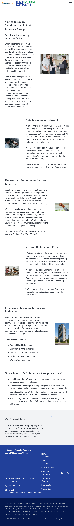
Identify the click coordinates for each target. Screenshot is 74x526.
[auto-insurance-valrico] (12, 143)
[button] (71, 3)
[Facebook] (62, 473)
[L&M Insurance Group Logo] (26, 3)
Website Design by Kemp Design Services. (53, 519)
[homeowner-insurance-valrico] (62, 207)
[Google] (68, 473)
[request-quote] (59, 427)
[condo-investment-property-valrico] (62, 334)
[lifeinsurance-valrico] (12, 271)
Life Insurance (47, 467)
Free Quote (46, 485)
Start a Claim (47, 489)
